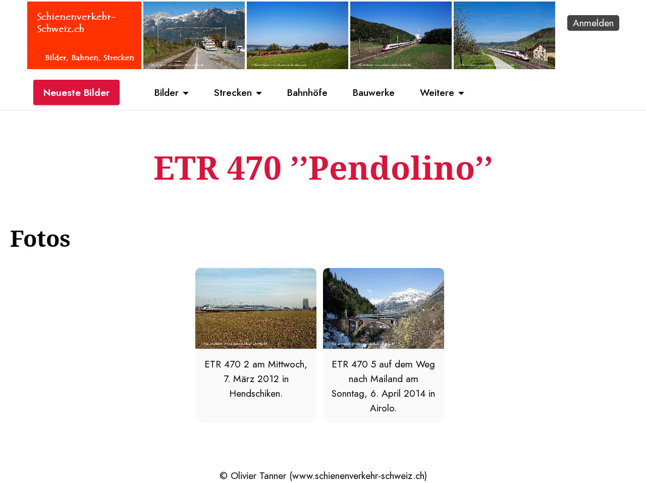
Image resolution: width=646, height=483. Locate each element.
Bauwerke (374, 92)
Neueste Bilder (76, 92)
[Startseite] (84, 66)
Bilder (166, 92)
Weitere (437, 92)
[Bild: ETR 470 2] (255, 345)
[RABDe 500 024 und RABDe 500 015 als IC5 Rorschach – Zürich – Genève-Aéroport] (401, 66)
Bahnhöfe (307, 92)
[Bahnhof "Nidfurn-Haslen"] (194, 66)
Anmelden (593, 23)
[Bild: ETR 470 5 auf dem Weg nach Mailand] (383, 345)
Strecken (233, 92)
